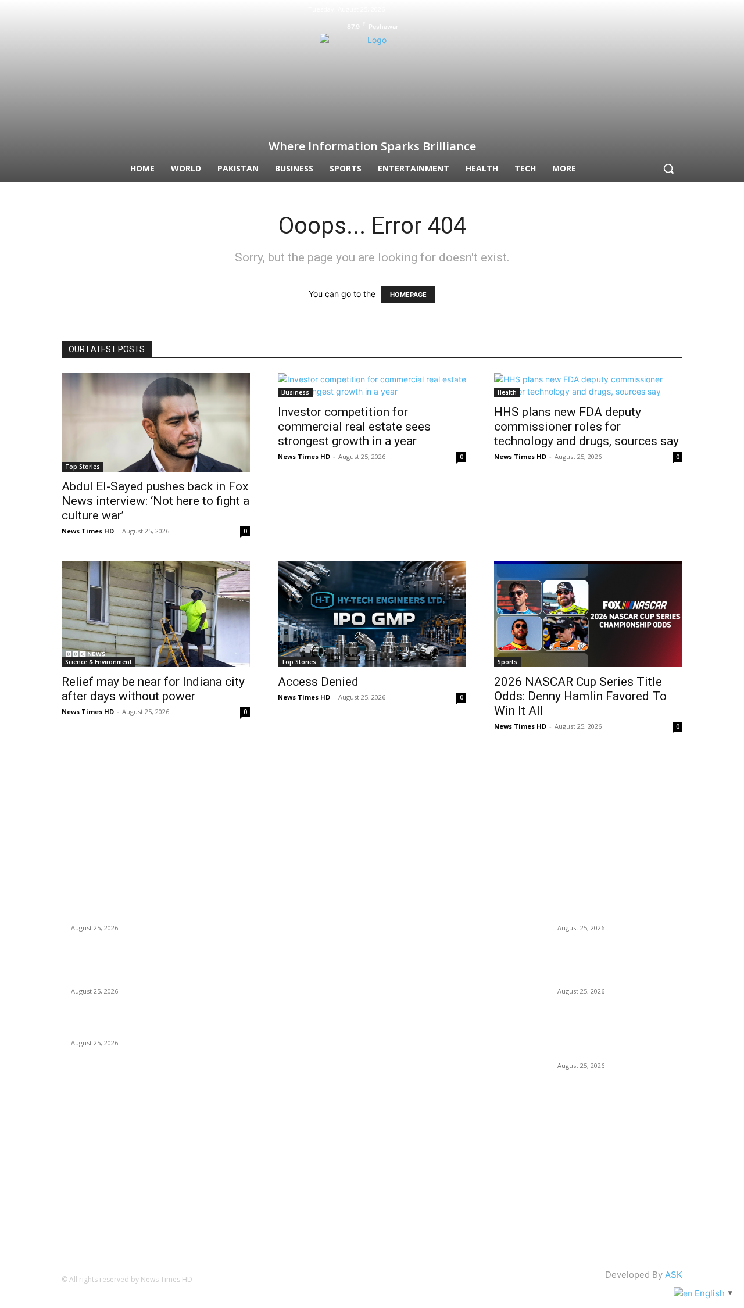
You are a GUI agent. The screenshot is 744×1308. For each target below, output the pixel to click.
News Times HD (88, 530)
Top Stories (82, 467)
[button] (668, 168)
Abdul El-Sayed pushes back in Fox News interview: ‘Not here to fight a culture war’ (155, 500)
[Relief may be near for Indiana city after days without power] (156, 613)
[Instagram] (656, 10)
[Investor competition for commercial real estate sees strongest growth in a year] (372, 385)
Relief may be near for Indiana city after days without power (153, 689)
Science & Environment (98, 662)
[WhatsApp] (435, 808)
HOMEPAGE (408, 295)
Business (295, 392)
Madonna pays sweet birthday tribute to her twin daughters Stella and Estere (127, 965)
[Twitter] (676, 10)
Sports (507, 662)
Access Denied (318, 682)
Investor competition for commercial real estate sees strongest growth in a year (354, 426)
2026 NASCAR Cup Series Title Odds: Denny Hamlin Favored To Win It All (580, 696)
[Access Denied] (372, 613)
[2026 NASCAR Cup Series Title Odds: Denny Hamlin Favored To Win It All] (588, 613)
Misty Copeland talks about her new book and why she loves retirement (129, 902)
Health (507, 392)
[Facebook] (638, 10)
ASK (673, 1274)
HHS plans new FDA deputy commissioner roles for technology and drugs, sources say (588, 426)
